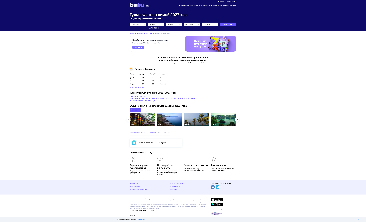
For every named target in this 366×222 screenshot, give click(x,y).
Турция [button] (156, 27)
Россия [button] (151, 27)
